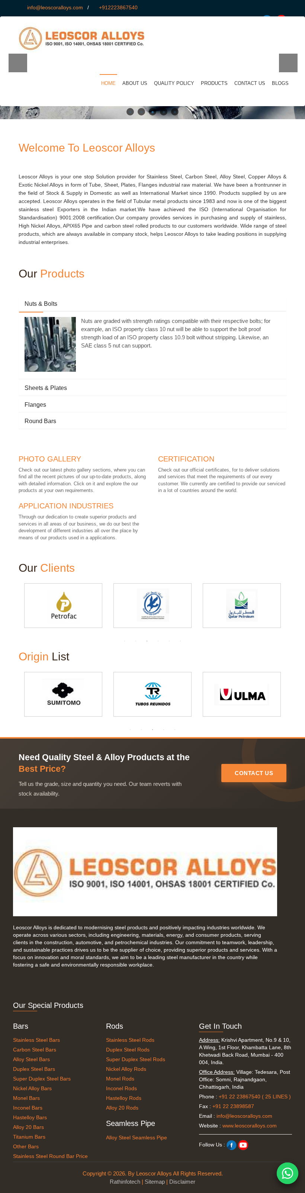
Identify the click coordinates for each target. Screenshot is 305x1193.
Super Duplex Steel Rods (135, 1059)
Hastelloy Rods (123, 1098)
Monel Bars (26, 1098)
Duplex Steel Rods (128, 1050)
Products (214, 83)
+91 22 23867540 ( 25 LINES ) (255, 1097)
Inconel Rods (121, 1088)
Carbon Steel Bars (34, 1050)
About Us (134, 83)
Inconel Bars (27, 1108)
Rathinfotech (125, 1181)
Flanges (35, 405)
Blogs (280, 83)
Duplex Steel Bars (34, 1069)
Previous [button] (18, 63)
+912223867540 (118, 7)
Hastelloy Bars (30, 1117)
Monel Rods (120, 1079)
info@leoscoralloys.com (55, 7)
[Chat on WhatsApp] (287, 1173)
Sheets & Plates (46, 388)
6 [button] (180, 641)
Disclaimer (182, 1181)
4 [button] (163, 111)
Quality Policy (174, 83)
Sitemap (155, 1181)
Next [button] (288, 63)
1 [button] (130, 111)
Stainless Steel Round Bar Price (50, 1156)
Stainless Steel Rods (130, 1040)
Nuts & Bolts (41, 304)
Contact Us (249, 83)
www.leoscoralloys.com (249, 1126)
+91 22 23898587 (233, 1106)
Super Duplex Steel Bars (42, 1079)
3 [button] (152, 111)
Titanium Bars (29, 1137)
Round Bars (40, 421)
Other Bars (26, 1146)
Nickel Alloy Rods (126, 1069)
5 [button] (175, 111)
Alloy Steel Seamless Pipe (136, 1137)
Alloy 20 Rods (122, 1108)
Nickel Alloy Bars (32, 1088)
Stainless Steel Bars (36, 1040)
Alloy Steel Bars (31, 1059)
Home (108, 83)
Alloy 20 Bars (28, 1127)
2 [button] (141, 111)
